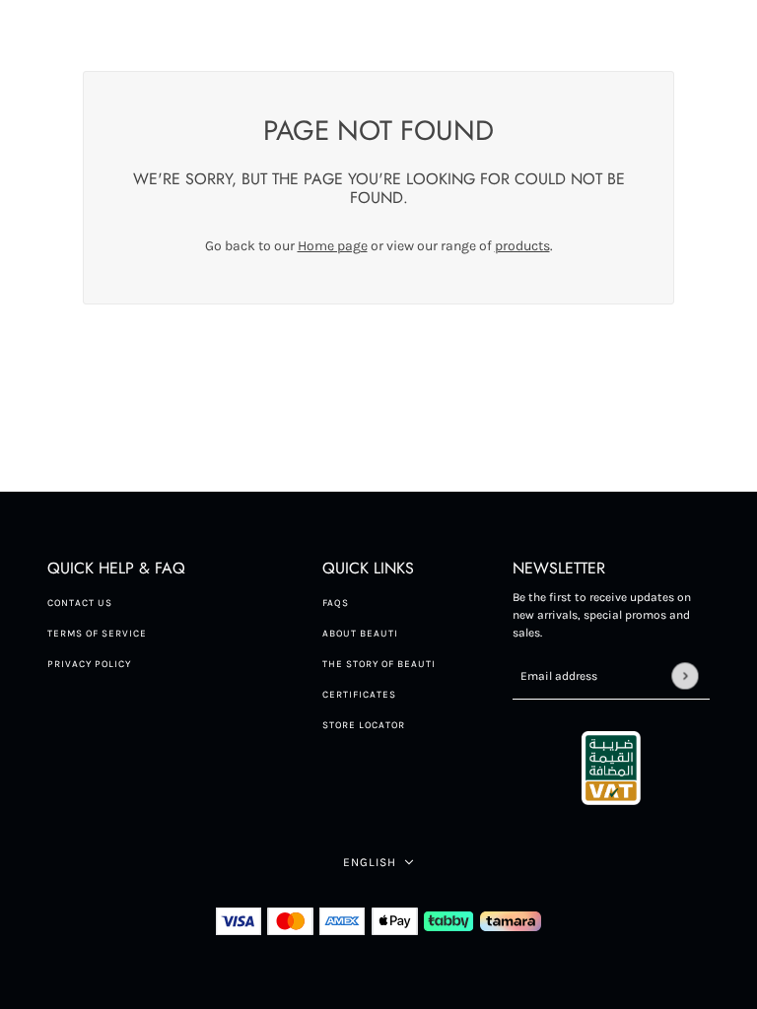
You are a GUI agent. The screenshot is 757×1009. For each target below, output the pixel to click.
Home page (333, 245)
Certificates (359, 695)
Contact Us (79, 603)
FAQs (335, 603)
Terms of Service (97, 633)
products (522, 245)
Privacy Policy (89, 664)
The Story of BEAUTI (379, 664)
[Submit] (684, 675)
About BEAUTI (360, 633)
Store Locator (363, 725)
